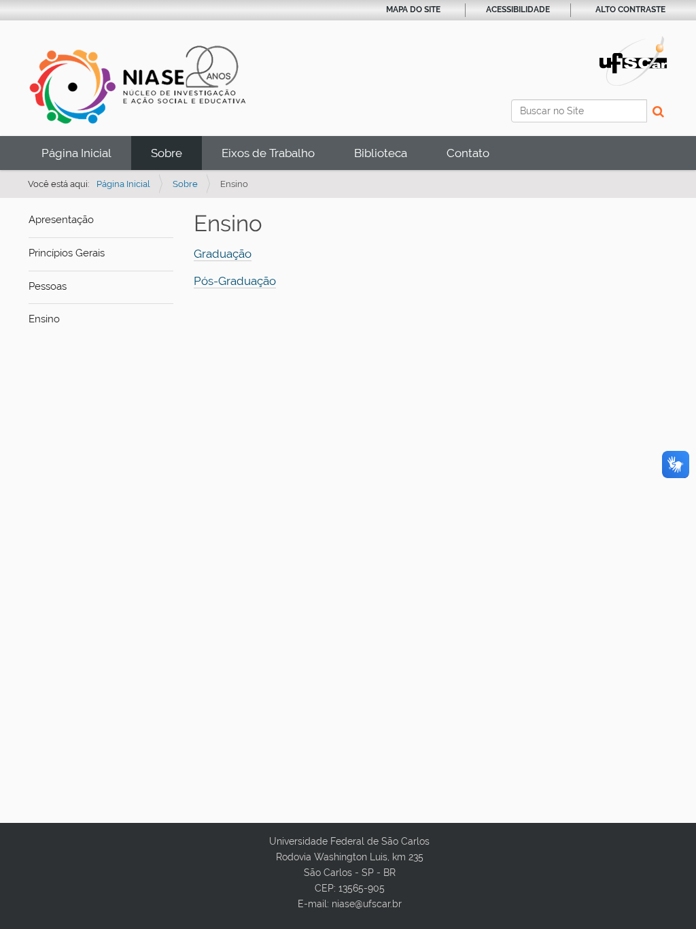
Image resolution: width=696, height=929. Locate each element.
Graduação (222, 253)
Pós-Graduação (235, 281)
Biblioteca (380, 153)
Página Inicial (76, 153)
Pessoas (48, 286)
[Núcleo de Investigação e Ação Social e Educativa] (138, 84)
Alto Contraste (630, 9)
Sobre (166, 153)
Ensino (44, 319)
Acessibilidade (518, 9)
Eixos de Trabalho (268, 153)
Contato (468, 153)
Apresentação (61, 220)
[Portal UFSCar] (633, 60)
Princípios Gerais (67, 253)
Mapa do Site (413, 9)
